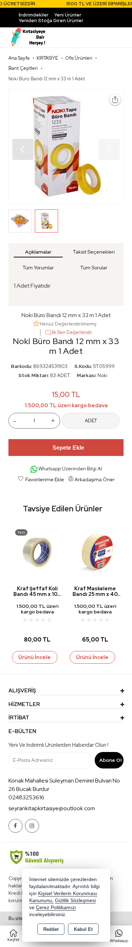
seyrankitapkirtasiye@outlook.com (51, 808)
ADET (91, 421)
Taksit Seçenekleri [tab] (94, 252)
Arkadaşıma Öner (95, 479)
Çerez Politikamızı (56, 907)
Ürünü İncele (34, 657)
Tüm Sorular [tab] (93, 267)
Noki (102, 375)
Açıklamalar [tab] (38, 252)
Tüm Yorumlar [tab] (38, 267)
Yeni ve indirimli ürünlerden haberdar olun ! (58, 744)
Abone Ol (110, 760)
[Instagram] (32, 826)
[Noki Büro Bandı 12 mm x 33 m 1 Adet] (66, 146)
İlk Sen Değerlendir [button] (72, 332)
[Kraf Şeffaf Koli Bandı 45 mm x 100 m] (37, 551)
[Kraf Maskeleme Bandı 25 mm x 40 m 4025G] (95, 551)
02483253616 (26, 797)
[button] (22, 149)
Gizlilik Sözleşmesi (75, 900)
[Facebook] (15, 826)
